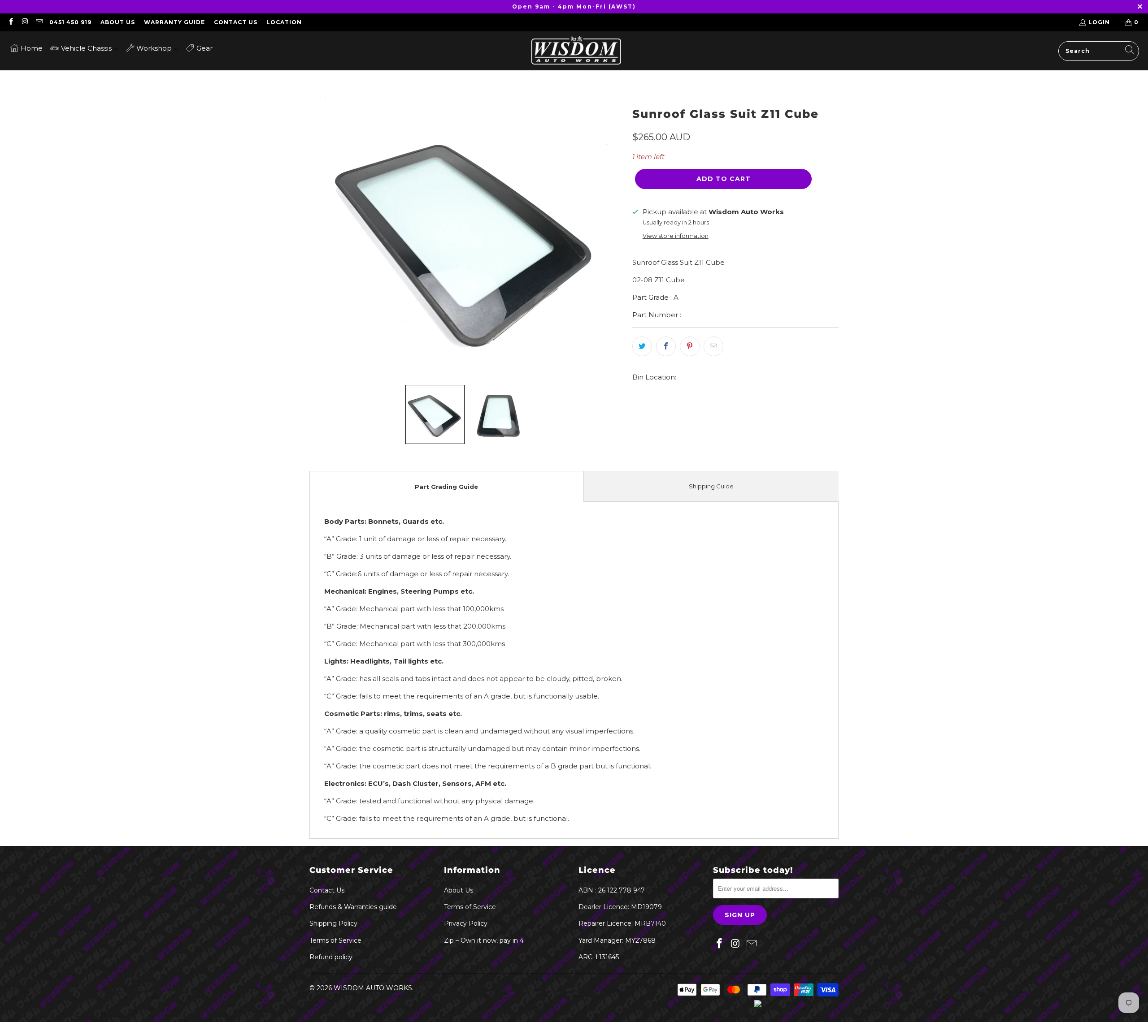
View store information (676, 236)
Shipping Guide (711, 486)
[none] (435, 414)
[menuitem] (26, 47)
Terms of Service (335, 940)
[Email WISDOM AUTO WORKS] (39, 22)
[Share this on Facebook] (666, 346)
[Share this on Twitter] (642, 346)
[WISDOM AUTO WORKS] (576, 51)
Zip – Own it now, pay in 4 (484, 940)
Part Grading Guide (446, 486)
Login (1099, 22)
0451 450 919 (70, 22)
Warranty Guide (174, 22)
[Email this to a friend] (713, 346)
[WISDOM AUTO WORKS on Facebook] (10, 22)
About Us (117, 22)
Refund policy (330, 957)
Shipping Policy (333, 923)
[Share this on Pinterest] (690, 346)
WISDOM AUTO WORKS (373, 988)
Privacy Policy (465, 923)
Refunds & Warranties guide (353, 907)
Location (284, 22)
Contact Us (235, 22)
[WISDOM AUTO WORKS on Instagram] (24, 22)
